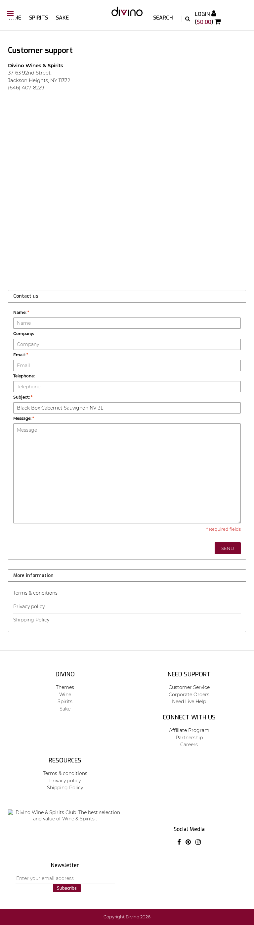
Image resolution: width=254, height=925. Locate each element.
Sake (62, 17)
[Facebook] (179, 842)
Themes (65, 687)
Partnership (189, 738)
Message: (23, 418)
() (205, 22)
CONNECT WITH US (189, 717)
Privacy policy (29, 606)
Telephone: (24, 375)
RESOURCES (65, 760)
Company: (23, 333)
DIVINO (65, 674)
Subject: (22, 397)
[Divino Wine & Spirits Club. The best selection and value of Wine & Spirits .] (127, 15)
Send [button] (227, 548)
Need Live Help (189, 702)
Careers (189, 745)
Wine (14, 17)
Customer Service (189, 687)
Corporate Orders (189, 695)
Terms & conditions (35, 593)
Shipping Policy (31, 620)
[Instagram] (198, 842)
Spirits (38, 17)
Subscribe (67, 888)
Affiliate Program (189, 730)
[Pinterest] (188, 842)
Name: (21, 312)
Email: (20, 354)
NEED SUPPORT (189, 674)
